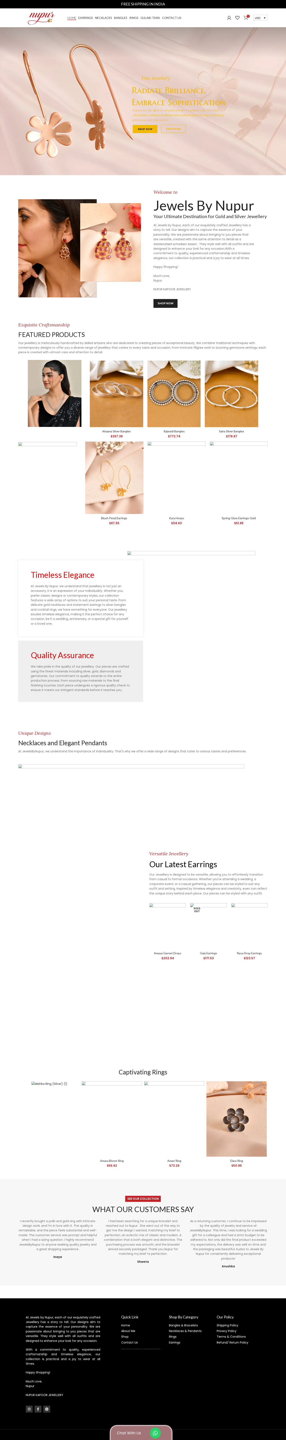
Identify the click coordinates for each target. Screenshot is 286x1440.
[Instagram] (29, 1409)
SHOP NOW (57, 115)
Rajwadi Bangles (174, 431)
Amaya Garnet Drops (167, 953)
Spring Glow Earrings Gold (239, 518)
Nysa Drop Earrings (249, 953)
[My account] (229, 18)
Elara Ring (236, 1161)
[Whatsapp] (155, 1433)
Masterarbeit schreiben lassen (175, 244)
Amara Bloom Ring (112, 1161)
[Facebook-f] (38, 1409)
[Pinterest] (46, 1409)
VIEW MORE (84, 115)
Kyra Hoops (176, 518)
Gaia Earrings (208, 953)
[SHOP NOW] (54, 393)
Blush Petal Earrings (114, 518)
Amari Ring (174, 1161)
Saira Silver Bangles (231, 431)
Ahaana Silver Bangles (116, 431)
